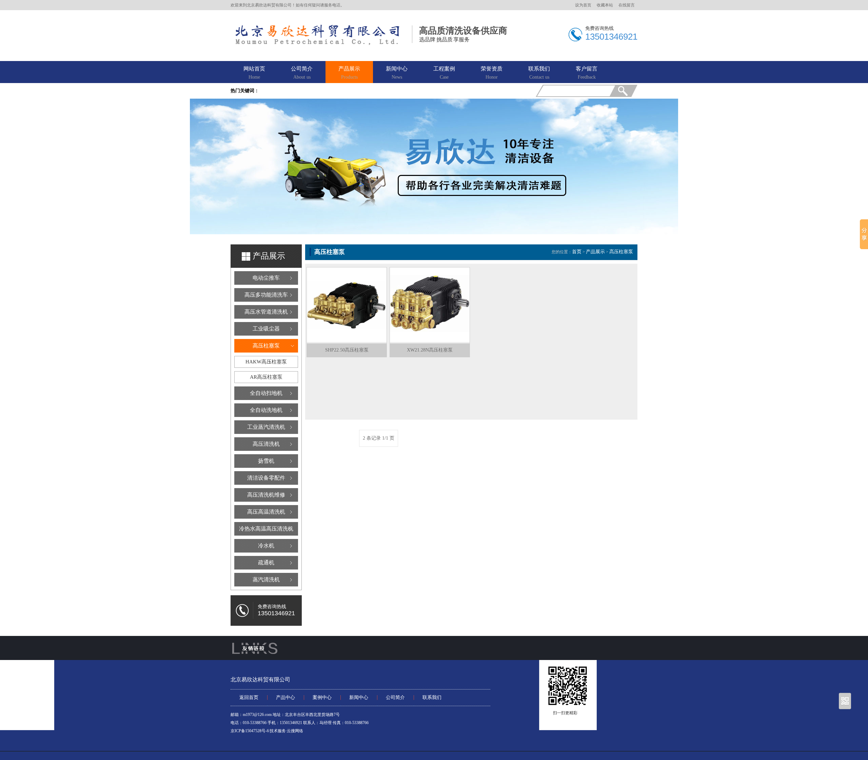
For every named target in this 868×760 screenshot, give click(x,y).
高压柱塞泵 (266, 345)
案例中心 (322, 697)
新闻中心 (397, 73)
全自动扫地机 (266, 393)
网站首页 (254, 73)
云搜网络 (295, 730)
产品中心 (285, 697)
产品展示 (349, 73)
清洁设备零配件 (266, 478)
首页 (576, 251)
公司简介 (302, 73)
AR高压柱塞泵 (266, 377)
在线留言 (626, 5)
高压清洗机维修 (266, 495)
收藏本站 (605, 5)
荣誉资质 (491, 73)
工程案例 (444, 73)
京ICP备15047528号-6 (250, 730)
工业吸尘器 (266, 329)
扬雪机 (266, 461)
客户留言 (586, 73)
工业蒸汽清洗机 (266, 427)
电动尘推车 (266, 278)
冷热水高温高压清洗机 (266, 529)
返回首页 (248, 697)
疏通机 (266, 562)
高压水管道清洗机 (266, 312)
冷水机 (266, 545)
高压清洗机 (266, 444)
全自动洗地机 (266, 410)
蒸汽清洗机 (266, 579)
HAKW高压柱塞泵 (266, 361)
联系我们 (539, 73)
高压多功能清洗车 (266, 295)
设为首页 (583, 5)
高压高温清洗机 (266, 512)
